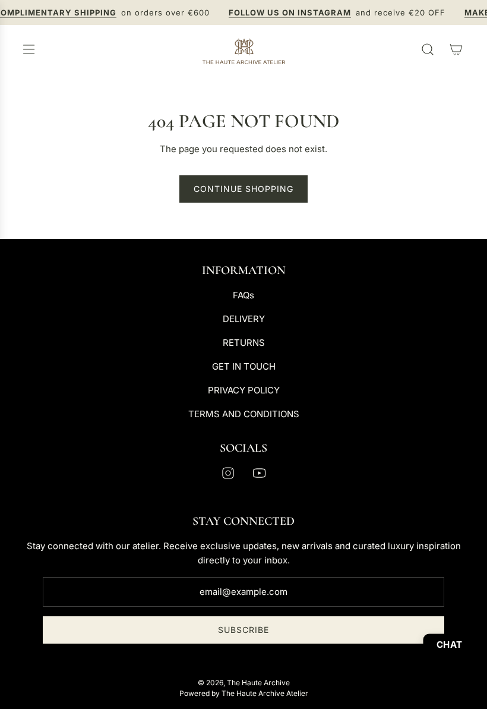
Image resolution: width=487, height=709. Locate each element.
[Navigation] (28, 49)
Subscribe (243, 630)
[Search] (427, 49)
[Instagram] (228, 473)
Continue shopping (243, 189)
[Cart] (456, 49)
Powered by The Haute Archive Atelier (243, 693)
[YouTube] (259, 473)
